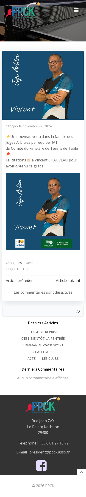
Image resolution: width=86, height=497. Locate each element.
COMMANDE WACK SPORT (43, 345)
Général (31, 262)
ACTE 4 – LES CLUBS (43, 358)
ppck (14, 126)
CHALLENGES (43, 352)
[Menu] (76, 10)
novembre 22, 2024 (37, 126)
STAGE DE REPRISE (43, 332)
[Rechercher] (77, 311)
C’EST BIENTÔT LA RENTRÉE (43, 338)
